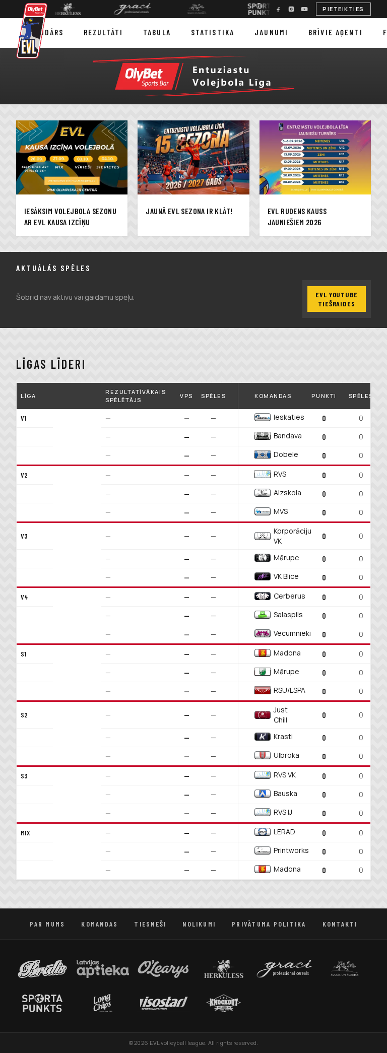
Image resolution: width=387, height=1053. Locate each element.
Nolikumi (199, 923)
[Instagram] (291, 9)
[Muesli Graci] (125, 9)
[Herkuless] (61, 9)
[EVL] (193, 76)
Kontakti (340, 923)
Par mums (48, 923)
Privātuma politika (269, 923)
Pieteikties (343, 9)
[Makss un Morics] (190, 9)
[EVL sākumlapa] (32, 30)
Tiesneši (150, 923)
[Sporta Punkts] (254, 9)
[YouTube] (304, 9)
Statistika (212, 32)
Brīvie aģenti (335, 32)
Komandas (99, 923)
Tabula (157, 32)
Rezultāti (103, 32)
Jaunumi (271, 32)
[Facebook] (278, 9)
